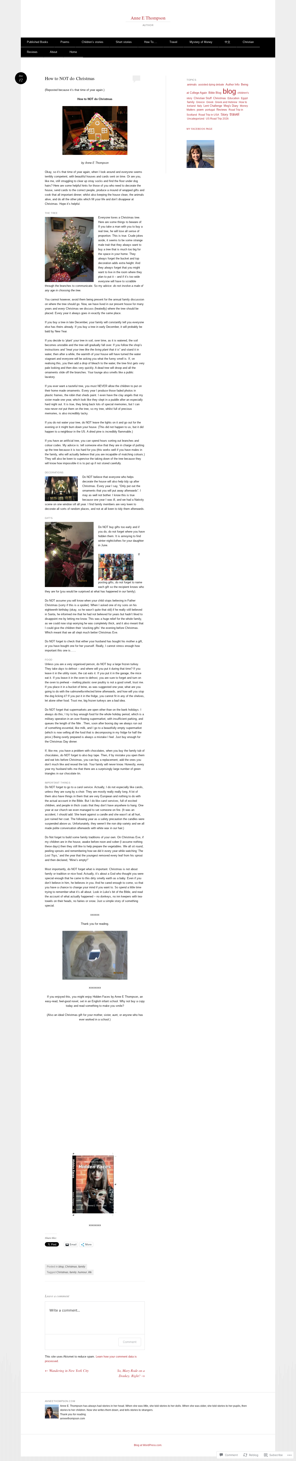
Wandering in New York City (67, 1370)
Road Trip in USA (208, 114)
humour (82, 1272)
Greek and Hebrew (226, 102)
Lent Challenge (212, 105)
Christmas (71, 1266)
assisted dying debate (211, 84)
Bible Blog (214, 92)
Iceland (191, 105)
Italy (199, 105)
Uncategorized (195, 118)
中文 (227, 42)
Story (224, 114)
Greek (209, 102)
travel (234, 114)
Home (73, 52)
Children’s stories (92, 42)
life (90, 1272)
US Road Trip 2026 (217, 118)
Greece (200, 102)
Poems (64, 42)
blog (61, 1266)
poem (200, 109)
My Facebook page (200, 129)
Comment (130, 1342)
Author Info (232, 84)
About (53, 52)
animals (192, 84)
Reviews (32, 52)
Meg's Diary (231, 105)
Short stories (124, 42)
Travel (173, 42)
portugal (210, 109)
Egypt (244, 98)
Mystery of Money (201, 42)
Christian (248, 42)
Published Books (37, 42)
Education (233, 98)
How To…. (150, 42)
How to (243, 102)
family (81, 1266)
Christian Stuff (203, 98)
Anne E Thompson (148, 18)
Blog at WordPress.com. (148, 1445)
